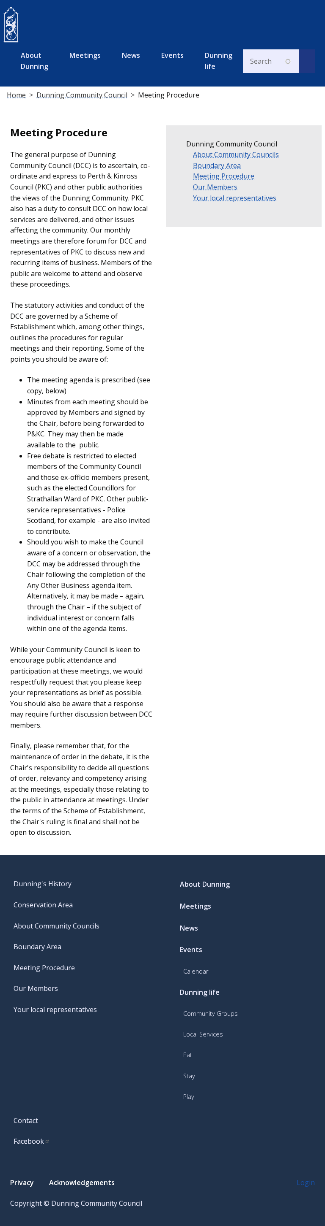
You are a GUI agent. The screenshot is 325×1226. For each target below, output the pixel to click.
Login (306, 1182)
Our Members (215, 187)
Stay (189, 1076)
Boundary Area (217, 165)
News (131, 55)
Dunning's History (43, 883)
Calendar (195, 971)
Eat (187, 1055)
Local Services (203, 1034)
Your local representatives (234, 198)
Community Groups (210, 1013)
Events (172, 55)
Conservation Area (43, 904)
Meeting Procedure (223, 176)
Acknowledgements (82, 1182)
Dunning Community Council (81, 95)
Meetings (85, 55)
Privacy (22, 1182)
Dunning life (218, 61)
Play (188, 1097)
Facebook (29, 1141)
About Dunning (34, 61)
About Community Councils (236, 154)
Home (16, 95)
